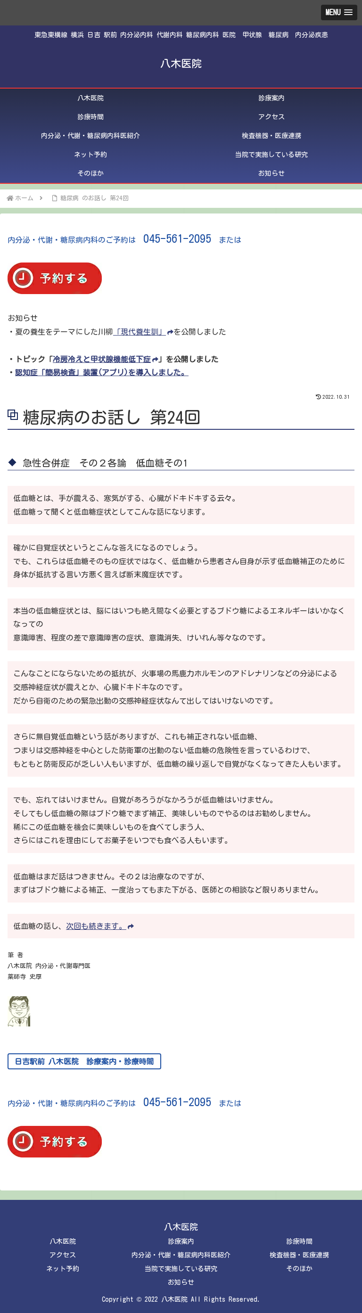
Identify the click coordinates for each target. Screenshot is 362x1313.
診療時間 (299, 1241)
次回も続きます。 (96, 926)
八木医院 (62, 1241)
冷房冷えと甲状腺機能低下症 (102, 359)
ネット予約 (62, 1268)
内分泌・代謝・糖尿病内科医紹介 (181, 1255)
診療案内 (181, 1241)
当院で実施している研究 (181, 1268)
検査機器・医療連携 (299, 1255)
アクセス (62, 1255)
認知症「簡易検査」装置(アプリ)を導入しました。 (102, 372)
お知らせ (181, 1282)
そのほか (299, 1268)
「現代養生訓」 (139, 332)
